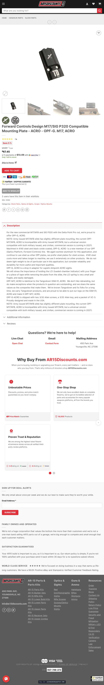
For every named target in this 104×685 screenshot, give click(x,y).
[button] (97, 678)
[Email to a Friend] (18, 210)
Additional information (18, 317)
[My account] (87, 4)
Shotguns (75, 596)
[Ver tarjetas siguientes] (98, 422)
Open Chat (17, 343)
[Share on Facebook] (9, 210)
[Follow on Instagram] (9, 610)
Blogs (91, 592)
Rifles (73, 593)
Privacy (83, 664)
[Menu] (3, 4)
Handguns (76, 589)
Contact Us (94, 595)
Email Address (9, 501)
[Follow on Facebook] (4, 610)
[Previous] (7, 63)
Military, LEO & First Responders (95, 627)
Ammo (74, 599)
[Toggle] (4, 225)
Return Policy (95, 605)
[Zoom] (5, 93)
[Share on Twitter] (13, 210)
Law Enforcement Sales (95, 647)
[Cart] (100, 4)
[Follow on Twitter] (13, 610)
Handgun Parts (16, 18)
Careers (92, 640)
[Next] (97, 63)
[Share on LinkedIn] (27, 210)
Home (4, 18)
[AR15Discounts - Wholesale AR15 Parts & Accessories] (52, 3)
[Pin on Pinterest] (22, 210)
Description (13, 225)
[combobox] (49, 10)
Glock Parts (30, 18)
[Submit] (99, 10)
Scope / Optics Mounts (43, 204)
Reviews (11, 323)
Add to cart (11, 170)
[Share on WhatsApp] (4, 210)
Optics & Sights (27, 204)
